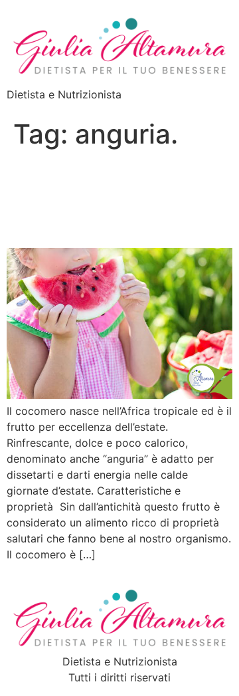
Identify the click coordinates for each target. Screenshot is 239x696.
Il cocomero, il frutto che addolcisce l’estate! (107, 198)
